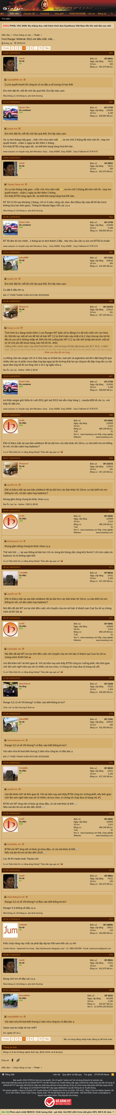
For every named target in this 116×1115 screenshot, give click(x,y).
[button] (6, 13)
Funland (44, 13)
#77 (111, 870)
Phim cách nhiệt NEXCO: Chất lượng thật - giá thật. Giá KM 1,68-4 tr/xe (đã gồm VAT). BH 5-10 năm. (61, 1112)
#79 (111, 955)
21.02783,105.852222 (103, 1007)
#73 (111, 678)
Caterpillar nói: (14, 649)
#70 (111, 510)
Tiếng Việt (9, 1074)
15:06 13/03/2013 (11, 217)
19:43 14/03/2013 (11, 376)
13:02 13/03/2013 (11, 53)
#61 (111, 53)
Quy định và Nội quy (72, 1074)
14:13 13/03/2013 (11, 102)
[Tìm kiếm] (111, 13)
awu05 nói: (12, 485)
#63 (111, 157)
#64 (111, 217)
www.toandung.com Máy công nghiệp (96, 434)
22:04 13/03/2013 (11, 252)
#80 (111, 990)
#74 (111, 714)
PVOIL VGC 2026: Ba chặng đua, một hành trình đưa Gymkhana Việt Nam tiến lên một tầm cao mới (60, 26)
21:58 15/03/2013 (11, 678)
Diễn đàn (14, 13)
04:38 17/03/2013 (11, 955)
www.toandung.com (104, 437)
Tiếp (46, 48)
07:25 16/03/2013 (11, 714)
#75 (111, 763)
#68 (111, 415)
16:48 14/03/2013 (11, 301)
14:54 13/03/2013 (11, 157)
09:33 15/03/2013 (11, 618)
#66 (111, 301)
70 (40, 48)
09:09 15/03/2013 (11, 510)
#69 (111, 458)
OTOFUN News (101, 1074)
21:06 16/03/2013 (11, 813)
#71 (111, 567)
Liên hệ (56, 1074)
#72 (111, 618)
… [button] (36, 48)
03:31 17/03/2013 (11, 919)
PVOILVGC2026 (77, 13)
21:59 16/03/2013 (11, 870)
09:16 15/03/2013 (11, 567)
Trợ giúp (88, 1074)
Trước (6, 48)
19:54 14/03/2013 (11, 415)
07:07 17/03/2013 (11, 990)
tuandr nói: (12, 128)
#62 (111, 102)
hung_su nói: (13, 328)
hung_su (8, 43)
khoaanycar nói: (15, 541)
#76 (111, 813)
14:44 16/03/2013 (11, 763)
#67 (111, 376)
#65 (111, 252)
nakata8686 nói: (15, 79)
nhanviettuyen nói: (16, 740)
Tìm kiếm (6, 18)
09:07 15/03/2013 (11, 458)
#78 (111, 919)
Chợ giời (59, 13)
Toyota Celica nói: (15, 184)
